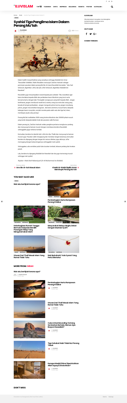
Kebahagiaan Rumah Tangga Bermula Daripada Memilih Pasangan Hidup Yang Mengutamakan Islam (26, 228)
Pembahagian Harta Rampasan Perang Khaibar (61, 201)
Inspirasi (63, 7)
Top (39, 6)
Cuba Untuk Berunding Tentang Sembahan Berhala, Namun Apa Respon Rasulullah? (61, 325)
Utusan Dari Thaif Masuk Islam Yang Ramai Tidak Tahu (29, 256)
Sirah (16, 181)
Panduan (59, 222)
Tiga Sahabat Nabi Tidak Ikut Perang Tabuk (63, 344)
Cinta (55, 7)
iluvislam (98, 7)
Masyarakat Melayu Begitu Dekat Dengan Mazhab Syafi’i (62, 226)
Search (112, 7)
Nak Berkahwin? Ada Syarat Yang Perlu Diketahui (62, 256)
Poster (89, 7)
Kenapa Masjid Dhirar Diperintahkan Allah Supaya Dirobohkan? (63, 364)
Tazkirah (47, 7)
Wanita (81, 7)
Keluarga (72, 7)
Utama (105, 396)
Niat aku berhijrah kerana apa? (27, 184)
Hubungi (111, 396)
